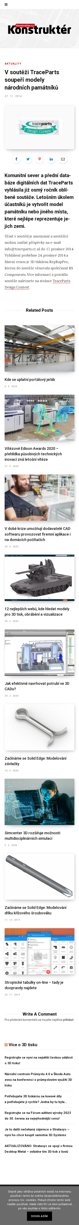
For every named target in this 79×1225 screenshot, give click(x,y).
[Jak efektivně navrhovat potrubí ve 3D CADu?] (39, 652)
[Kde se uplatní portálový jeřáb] (39, 348)
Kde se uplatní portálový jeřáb (30, 379)
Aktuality (13, 63)
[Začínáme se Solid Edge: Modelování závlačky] (39, 727)
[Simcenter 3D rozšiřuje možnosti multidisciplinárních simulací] (39, 802)
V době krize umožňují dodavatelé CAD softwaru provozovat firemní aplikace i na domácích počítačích (38, 534)
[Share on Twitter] (28, 158)
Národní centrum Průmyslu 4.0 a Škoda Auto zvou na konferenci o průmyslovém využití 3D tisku (38, 1079)
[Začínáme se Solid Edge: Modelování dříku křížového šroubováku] (39, 877)
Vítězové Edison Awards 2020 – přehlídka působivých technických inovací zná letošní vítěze (33, 454)
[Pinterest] (39, 158)
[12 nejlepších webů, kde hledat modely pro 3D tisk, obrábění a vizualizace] (39, 578)
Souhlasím (39, 1216)
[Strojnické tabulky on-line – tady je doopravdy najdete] (39, 951)
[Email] (62, 158)
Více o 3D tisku (23, 1044)
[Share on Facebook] (16, 158)
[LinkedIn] (51, 158)
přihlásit (68, 1019)
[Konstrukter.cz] (39, 28)
